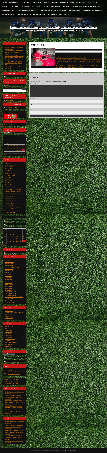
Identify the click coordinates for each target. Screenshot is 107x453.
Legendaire (8, 290)
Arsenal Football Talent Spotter (13, 267)
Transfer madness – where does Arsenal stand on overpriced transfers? (78, 60)
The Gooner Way (9, 298)
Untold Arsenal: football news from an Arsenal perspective (81, 7)
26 (11, 150)
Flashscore (8, 277)
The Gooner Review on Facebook (14, 297)
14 (17, 145)
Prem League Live (10, 337)
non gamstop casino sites (11, 383)
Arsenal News (9, 269)
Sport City (7, 340)
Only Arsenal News (10, 291)
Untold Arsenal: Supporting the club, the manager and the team (53, 27)
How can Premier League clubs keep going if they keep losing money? (77, 65)
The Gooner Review (10, 295)
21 (17, 148)
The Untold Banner (55, 7)
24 (5, 150)
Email (32, 104)
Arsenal (16, 107)
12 (11, 145)
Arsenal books (37, 3)
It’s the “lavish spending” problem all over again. (71, 58)
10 (5, 145)
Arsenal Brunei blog (10, 265)
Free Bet (7, 281)
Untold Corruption (46, 11)
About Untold (26, 3)
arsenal (8, 370)
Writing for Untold (64, 14)
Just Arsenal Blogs (10, 288)
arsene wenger (16, 371)
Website (32, 110)
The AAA (45, 7)
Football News (9, 330)
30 (22, 150)
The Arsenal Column (10, 293)
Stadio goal (8, 346)
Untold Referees (97, 11)
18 (8, 148)
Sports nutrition (9, 344)
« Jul (5, 154)
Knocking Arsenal (81, 3)
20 (14, 148)
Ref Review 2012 (25, 7)
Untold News (86, 11)
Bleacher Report (9, 274)
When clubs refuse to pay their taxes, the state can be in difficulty (37, 14)
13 (14, 145)
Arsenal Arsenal (9, 262)
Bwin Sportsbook (9, 316)
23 (22, 148)
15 (20, 145)
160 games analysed (14, 3)
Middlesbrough (11, 374)
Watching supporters (8, 14)
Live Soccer (8, 333)
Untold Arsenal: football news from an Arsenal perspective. (20, 11)
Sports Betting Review (11, 342)
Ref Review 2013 (36, 7)
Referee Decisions (10, 339)
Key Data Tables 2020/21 (67, 3)
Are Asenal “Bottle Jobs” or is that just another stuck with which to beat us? (14, 57)
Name (32, 99)
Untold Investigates (60, 11)
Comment (33, 84)
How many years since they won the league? (69, 67)
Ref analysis (15, 7)
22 (20, 148)
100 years (4, 3)
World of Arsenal (9, 302)
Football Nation (9, 279)
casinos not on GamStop (11, 379)
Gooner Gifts (8, 283)
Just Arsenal (8, 286)
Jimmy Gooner (9, 284)
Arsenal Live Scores (9, 125)
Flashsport (8, 328)
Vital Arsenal (8, 300)
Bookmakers (8, 276)
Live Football (8, 332)
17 (5, 148)
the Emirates (17, 374)
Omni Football (9, 335)
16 (22, 145)
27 (14, 150)
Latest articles (93, 3)
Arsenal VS (8, 272)
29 (20, 150)
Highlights (55, 3)
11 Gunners (8, 260)
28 (17, 150)
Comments (47, 3)
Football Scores (9, 318)
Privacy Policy (6, 7)
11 (8, 145)
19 (11, 148)
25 (8, 150)
